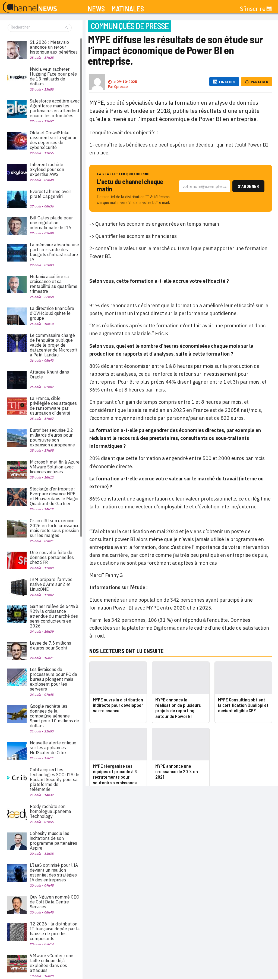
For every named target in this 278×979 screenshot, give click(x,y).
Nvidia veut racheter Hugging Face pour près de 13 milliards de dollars (53, 76)
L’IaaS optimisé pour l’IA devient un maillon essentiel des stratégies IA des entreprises (54, 872)
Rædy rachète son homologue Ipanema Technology (50, 811)
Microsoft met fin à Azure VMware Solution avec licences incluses (55, 466)
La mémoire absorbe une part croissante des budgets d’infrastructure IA (54, 252)
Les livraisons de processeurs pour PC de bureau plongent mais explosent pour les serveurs (53, 679)
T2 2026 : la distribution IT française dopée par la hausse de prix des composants (55, 931)
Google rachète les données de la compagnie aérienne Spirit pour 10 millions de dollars (54, 715)
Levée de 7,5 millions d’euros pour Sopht (50, 645)
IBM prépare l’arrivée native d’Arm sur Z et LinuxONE (51, 584)
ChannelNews (30, 7)
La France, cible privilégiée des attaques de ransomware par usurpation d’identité (53, 406)
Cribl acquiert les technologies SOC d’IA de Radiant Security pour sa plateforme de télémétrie (54, 779)
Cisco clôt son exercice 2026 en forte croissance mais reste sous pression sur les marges (55, 528)
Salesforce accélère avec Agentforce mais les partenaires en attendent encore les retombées (55, 108)
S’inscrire (253, 9)
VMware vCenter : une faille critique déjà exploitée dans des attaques (51, 963)
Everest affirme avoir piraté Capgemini (50, 194)
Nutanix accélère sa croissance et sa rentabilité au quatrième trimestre (53, 284)
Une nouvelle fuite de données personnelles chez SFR (52, 557)
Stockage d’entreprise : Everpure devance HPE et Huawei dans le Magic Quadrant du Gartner (54, 496)
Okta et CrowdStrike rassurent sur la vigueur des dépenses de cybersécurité (53, 140)
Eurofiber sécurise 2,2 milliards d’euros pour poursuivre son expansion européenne (52, 437)
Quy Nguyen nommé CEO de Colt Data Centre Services (54, 901)
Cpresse (121, 86)
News (96, 9)
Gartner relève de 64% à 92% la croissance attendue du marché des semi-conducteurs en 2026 (54, 616)
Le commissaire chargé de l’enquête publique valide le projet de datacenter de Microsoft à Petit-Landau (53, 345)
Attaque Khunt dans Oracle (49, 374)
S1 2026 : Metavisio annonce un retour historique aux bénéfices (54, 47)
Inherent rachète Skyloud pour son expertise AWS (47, 169)
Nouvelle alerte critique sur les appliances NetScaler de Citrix (53, 747)
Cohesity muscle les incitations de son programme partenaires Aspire (53, 841)
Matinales (127, 9)
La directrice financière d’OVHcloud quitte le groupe (52, 313)
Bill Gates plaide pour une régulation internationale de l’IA (51, 222)
